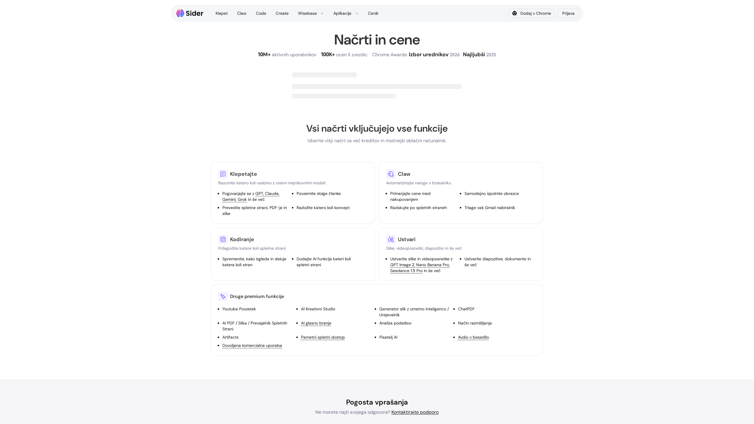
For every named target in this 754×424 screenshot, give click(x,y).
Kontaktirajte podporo (415, 412)
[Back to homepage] (190, 13)
